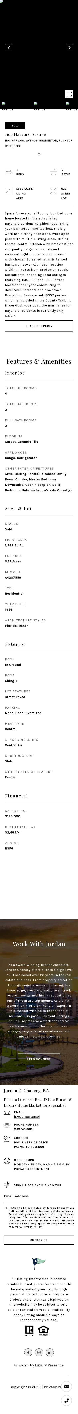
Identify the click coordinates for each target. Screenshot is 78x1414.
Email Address (16, 1196)
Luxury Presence (49, 1365)
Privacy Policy (32, 1226)
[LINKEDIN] (50, 1352)
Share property (39, 326)
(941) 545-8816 (23, 1129)
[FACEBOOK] (28, 1352)
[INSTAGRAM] (39, 1352)
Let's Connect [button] (39, 1059)
